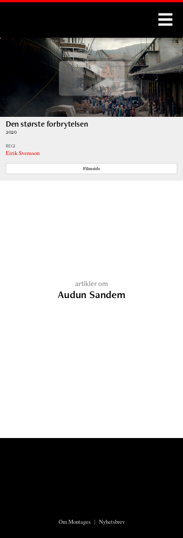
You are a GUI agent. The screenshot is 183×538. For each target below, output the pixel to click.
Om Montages (75, 522)
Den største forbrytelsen (47, 124)
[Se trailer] (91, 114)
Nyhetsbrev (112, 522)
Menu (165, 20)
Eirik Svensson (23, 153)
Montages (23, 15)
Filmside (91, 168)
